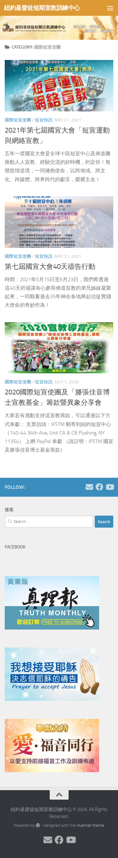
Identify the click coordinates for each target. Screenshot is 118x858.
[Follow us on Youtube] (109, 487)
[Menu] (110, 8)
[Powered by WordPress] (38, 825)
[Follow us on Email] (89, 487)
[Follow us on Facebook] (99, 487)
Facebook (15, 547)
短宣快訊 (44, 120)
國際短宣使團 (18, 120)
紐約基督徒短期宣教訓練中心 (42, 7)
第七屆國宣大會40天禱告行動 (50, 267)
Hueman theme (90, 825)
